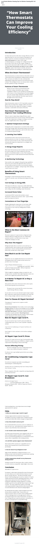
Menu (3, 4)
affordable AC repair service (11, 469)
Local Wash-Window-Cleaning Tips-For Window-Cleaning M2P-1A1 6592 (18, 2)
